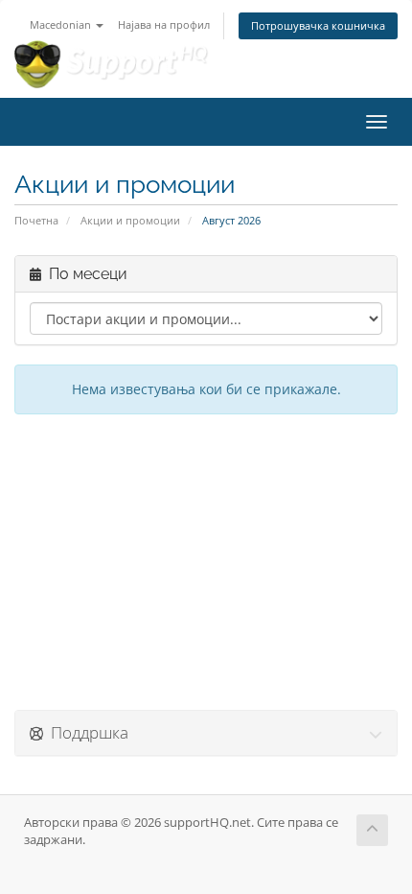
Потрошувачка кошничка (318, 25)
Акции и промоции (130, 220)
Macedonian (62, 24)
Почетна (36, 220)
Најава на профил (164, 24)
